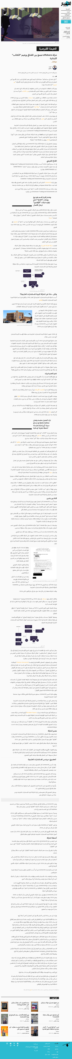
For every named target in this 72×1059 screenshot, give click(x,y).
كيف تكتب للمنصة (67, 28)
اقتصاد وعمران (46, 1046)
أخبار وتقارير (47, 1043)
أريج (31, 989)
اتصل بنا (36, 1050)
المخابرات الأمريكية (39, 390)
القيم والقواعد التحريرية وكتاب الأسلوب (66, 32)
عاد (50, 412)
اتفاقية (18, 442)
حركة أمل (36, 107)
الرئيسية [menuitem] (68, 9)
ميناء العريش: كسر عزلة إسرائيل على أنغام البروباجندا (18, 1002)
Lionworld (48, 182)
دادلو (51, 218)
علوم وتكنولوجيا (55, 1054)
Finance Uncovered (22, 662)
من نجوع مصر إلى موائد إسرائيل (52, 1002)
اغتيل (42, 119)
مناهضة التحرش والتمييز (66, 37)
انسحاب (30, 98)
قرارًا (18, 396)
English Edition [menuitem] (66, 21)
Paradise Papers (31, 713)
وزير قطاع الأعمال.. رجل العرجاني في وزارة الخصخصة (18, 1015)
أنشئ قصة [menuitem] (67, 15)
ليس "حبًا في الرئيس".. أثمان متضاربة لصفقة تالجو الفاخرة (47, 1027)
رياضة (48, 1052)
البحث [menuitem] (68, 12)
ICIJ (48, 140)
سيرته (50, 472)
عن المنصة (36, 1044)
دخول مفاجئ (55, 1057)
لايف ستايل (47, 1054)
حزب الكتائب (25, 91)
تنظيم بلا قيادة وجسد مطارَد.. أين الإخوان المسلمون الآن (17, 1027)
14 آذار (39, 436)
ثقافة (49, 1049)
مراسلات (44, 599)
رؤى (57, 1052)
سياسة (55, 61)
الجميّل (15, 222)
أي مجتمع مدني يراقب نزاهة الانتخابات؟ (50, 1015)
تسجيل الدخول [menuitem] (66, 18)
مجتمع (56, 1049)
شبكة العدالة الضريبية (47, 246)
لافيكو (40, 300)
